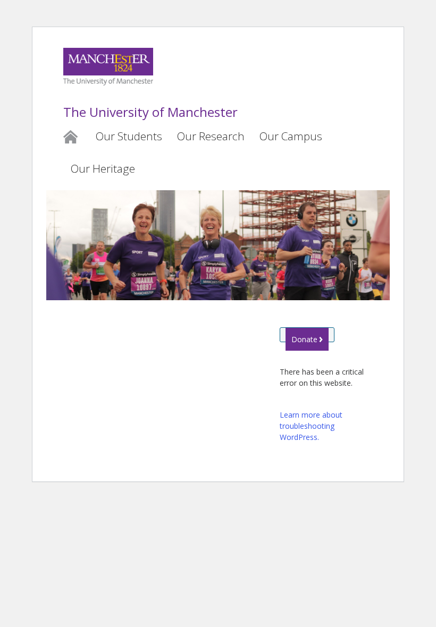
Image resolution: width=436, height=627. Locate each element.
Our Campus (290, 136)
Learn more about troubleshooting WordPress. (311, 426)
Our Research (211, 136)
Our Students (129, 136)
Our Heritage (103, 168)
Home (70, 136)
